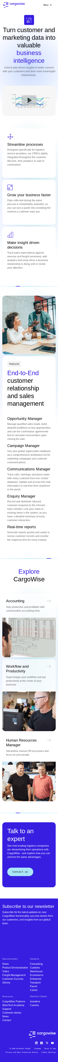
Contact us (20, 871)
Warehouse (36, 971)
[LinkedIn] (36, 1042)
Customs (35, 967)
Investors (35, 1001)
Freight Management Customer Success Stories (14, 979)
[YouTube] (53, 1042)
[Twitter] (47, 1042)
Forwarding (36, 964)
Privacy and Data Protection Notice (22, 1052)
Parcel (33, 986)
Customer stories (11, 1012)
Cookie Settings (48, 1052)
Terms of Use (50, 1048)
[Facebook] (42, 1042)
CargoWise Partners (13, 1001)
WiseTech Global (38, 996)
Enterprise (36, 979)
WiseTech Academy (13, 1005)
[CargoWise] (14, 5)
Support (6, 1009)
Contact (6, 1020)
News (5, 964)
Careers (34, 1005)
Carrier (34, 990)
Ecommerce (36, 975)
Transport (35, 982)
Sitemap (37, 1048)
